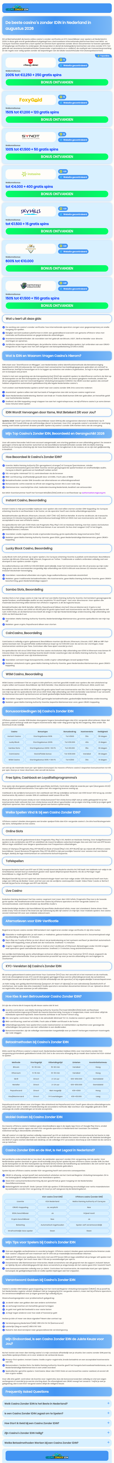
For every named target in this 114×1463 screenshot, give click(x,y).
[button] (110, 1454)
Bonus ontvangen (57, 82)
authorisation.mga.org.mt (93, 493)
